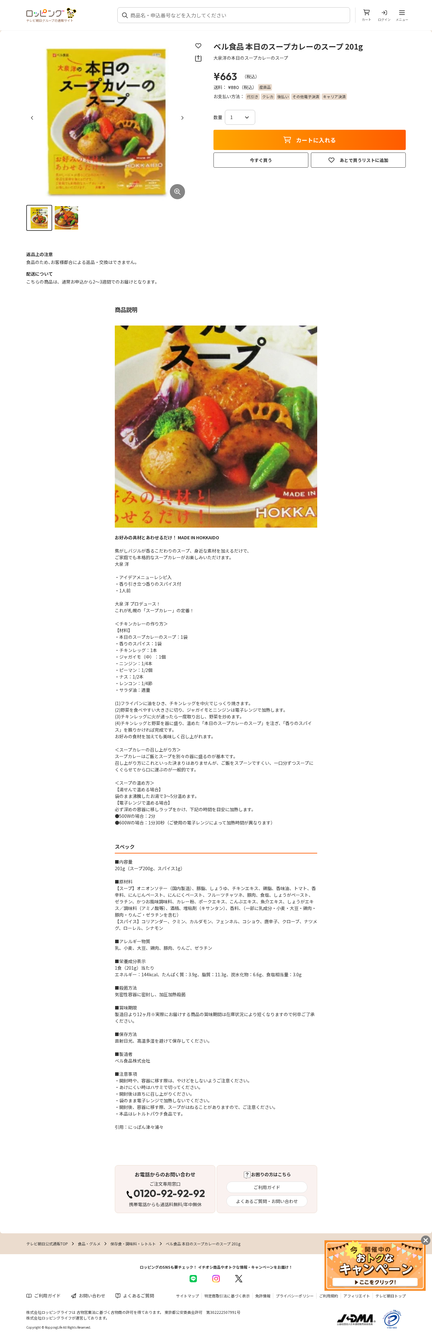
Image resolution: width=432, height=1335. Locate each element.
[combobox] (237, 15)
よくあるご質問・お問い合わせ (267, 1201)
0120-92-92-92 (169, 1194)
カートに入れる (316, 140)
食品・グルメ (89, 1243)
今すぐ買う (261, 160)
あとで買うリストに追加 (364, 160)
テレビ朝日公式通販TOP (47, 1243)
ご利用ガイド (267, 1187)
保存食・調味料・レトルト (133, 1243)
